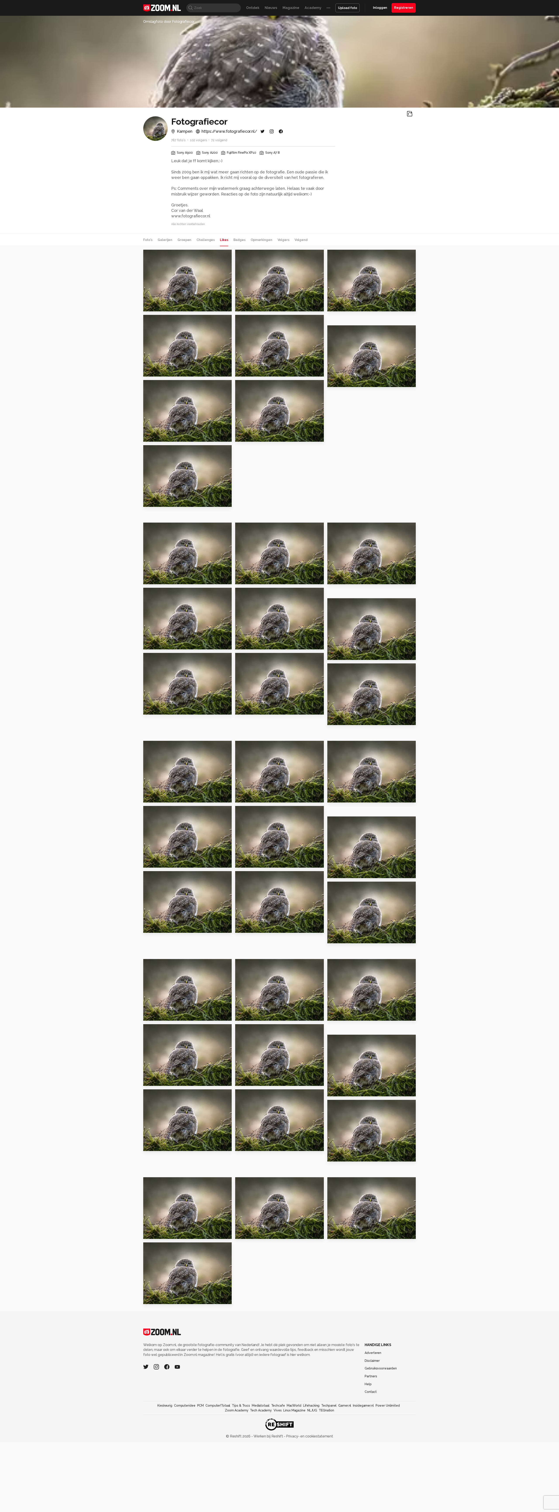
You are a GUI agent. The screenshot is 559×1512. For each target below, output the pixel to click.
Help (368, 1384)
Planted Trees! (343, 1156)
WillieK (159, 450)
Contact (370, 1391)
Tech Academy (261, 1410)
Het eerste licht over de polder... (170, 371)
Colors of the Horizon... (259, 1145)
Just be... (337, 873)
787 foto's (178, 140)
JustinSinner (346, 330)
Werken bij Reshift (268, 1436)
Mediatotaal (260, 1405)
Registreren (403, 7)
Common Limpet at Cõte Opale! (354, 579)
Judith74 (160, 811)
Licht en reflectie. (162, 1233)
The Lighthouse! (345, 797)
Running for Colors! (163, 579)
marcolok (252, 658)
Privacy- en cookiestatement (309, 1436)
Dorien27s (345, 964)
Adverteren (373, 1353)
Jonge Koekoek (252, 306)
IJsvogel (245, 862)
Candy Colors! (342, 1233)
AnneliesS (253, 385)
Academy (313, 8)
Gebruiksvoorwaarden (381, 1368)
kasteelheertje (256, 811)
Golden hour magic (163, 501)
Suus (149, 862)
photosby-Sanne (350, 668)
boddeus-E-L (255, 1029)
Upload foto (347, 8)
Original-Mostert (166, 320)
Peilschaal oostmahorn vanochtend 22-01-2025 (170, 1080)
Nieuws (271, 8)
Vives (277, 1410)
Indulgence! (341, 1091)
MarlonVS (345, 255)
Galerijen (165, 240)
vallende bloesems (255, 797)
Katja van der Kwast (168, 658)
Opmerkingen (261, 240)
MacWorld (294, 1405)
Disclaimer (372, 1360)
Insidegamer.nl (363, 1405)
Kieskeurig (164, 1405)
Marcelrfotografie (167, 1029)
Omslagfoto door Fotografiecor (168, 21)
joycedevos (254, 746)
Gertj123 (252, 255)
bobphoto (161, 876)
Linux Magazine (294, 1410)
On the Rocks (157, 306)
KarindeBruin (163, 527)
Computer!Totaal (217, 1405)
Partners (371, 1376)
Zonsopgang (249, 579)
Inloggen (380, 7)
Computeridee (184, 1405)
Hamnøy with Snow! (256, 927)
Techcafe (278, 1405)
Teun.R (158, 385)
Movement (247, 1015)
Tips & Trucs (241, 1405)
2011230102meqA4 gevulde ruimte (262, 1080)
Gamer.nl (344, 1405)
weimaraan (158, 255)
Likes (224, 240)
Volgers (283, 240)
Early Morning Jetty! (164, 797)
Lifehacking (311, 1405)
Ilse (148, 1298)
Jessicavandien (256, 964)
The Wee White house (350, 720)
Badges (239, 240)
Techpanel (328, 1405)
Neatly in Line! (251, 644)
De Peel (152, 1015)
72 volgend (219, 140)
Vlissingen (247, 1233)
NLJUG (312, 1410)
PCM (200, 1405)
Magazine (291, 8)
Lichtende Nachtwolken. (353, 382)
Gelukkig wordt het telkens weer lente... (170, 927)
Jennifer (245, 371)
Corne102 (253, 527)
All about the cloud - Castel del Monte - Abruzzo (170, 436)
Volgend (301, 240)
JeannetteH (162, 1182)
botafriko (160, 1247)
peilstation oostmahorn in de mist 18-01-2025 (170, 1145)
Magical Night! (343, 654)
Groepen (184, 240)
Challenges (206, 240)
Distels (243, 436)
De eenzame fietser (348, 306)
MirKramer (161, 964)
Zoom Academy (236, 1410)
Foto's (147, 240)
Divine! (151, 709)
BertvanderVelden (255, 320)
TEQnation (326, 1410)
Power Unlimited (388, 1405)
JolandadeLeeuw (350, 886)
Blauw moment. (252, 709)
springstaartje (342, 1015)
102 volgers (198, 140)
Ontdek (252, 8)
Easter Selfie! (158, 644)
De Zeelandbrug (345, 938)
